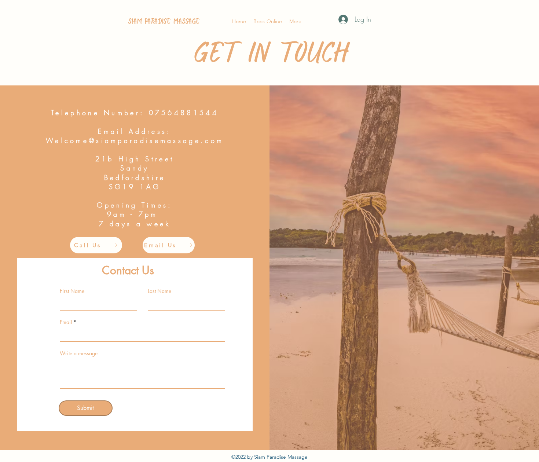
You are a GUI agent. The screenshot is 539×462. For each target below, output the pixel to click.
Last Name (159, 291)
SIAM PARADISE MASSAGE (164, 21)
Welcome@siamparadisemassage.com (135, 140)
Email (66, 322)
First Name (72, 291)
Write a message (79, 353)
